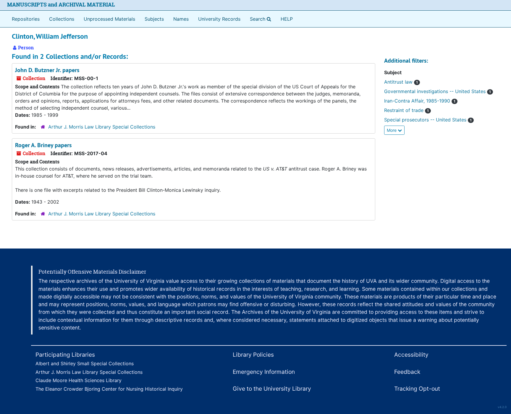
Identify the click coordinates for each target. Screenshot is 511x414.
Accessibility (411, 354)
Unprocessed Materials (109, 19)
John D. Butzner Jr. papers (47, 70)
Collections (61, 19)
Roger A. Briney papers (43, 145)
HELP (287, 19)
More (392, 130)
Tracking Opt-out (417, 388)
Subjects (154, 19)
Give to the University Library (272, 388)
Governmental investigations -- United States (437, 91)
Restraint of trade (406, 110)
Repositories (26, 19)
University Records (219, 19)
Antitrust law (401, 82)
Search (262, 19)
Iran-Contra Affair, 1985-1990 (419, 101)
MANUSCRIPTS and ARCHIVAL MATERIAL (61, 4)
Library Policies (253, 354)
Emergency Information (264, 371)
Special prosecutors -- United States (428, 120)
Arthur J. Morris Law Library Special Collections (101, 127)
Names (181, 19)
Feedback (407, 371)
